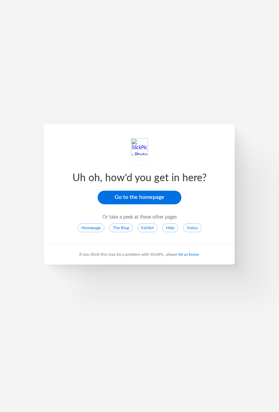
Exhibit (147, 228)
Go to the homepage (139, 197)
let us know (188, 254)
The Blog (121, 228)
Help (170, 228)
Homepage (91, 228)
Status (192, 228)
